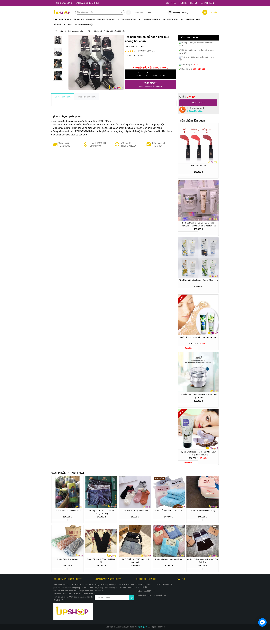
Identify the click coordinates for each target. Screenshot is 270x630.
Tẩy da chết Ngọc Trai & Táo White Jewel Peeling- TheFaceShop (198, 453)
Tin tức (193, 3)
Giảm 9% (188, 348)
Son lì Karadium (198, 165)
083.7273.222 (194, 110)
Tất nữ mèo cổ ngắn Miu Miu (135, 510)
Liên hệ (183, 3)
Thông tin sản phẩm (87, 97)
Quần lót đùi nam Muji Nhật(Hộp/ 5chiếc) (202, 560)
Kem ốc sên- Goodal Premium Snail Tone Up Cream (198, 396)
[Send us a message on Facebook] (262, 622)
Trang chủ (59, 31)
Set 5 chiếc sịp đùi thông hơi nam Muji (135, 560)
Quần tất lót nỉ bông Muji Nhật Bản (101, 560)
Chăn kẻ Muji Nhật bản (67, 559)
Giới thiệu (171, 3)
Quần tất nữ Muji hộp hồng (202, 510)
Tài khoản (209, 3)
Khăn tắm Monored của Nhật (168, 510)
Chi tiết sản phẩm (63, 97)
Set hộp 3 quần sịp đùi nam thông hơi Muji (101, 512)
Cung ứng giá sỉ (64, 3)
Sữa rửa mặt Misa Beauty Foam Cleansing (198, 280)
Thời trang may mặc (75, 31)
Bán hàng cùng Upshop (87, 3)
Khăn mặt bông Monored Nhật (168, 559)
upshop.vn (142, 627)
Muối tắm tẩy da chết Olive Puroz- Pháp (198, 337)
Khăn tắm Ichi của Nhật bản (68, 510)
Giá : (187, 96)
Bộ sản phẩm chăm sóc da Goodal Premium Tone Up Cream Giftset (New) (198, 224)
